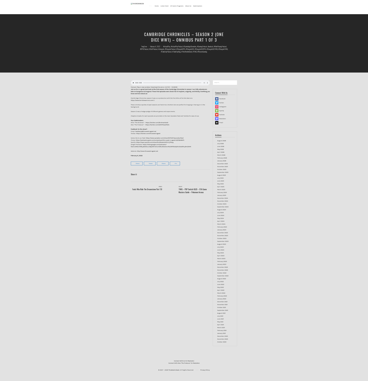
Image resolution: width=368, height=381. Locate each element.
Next (181, 186)
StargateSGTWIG (212, 49)
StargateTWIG (223, 49)
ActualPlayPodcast (177, 46)
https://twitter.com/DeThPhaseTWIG (157, 125)
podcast (211, 46)
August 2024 (221, 210)
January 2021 (221, 333)
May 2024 (220, 218)
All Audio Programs (176, 6)
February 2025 (222, 192)
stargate (161, 49)
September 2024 (222, 207)
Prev (160, 186)
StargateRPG (181, 49)
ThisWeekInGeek (187, 51)
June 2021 (220, 319)
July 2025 (220, 178)
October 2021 (221, 307)
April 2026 (220, 152)
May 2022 (220, 287)
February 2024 (222, 227)
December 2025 (222, 164)
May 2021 (220, 322)
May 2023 (220, 253)
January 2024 (221, 230)
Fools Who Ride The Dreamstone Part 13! (147, 189)
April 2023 (220, 256)
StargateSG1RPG (201, 49)
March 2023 (221, 258)
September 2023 (222, 241)
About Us (188, 6)
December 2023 (222, 233)
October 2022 (221, 273)
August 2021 (221, 313)
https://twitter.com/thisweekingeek (148, 133)
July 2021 (220, 316)
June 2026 (220, 146)
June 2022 (220, 284)
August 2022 (221, 279)
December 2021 (222, 302)
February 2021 (222, 330)
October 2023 (221, 238)
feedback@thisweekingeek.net (145, 131)
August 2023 (221, 244)
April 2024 (220, 221)
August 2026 (221, 141)
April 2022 (220, 290)
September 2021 (222, 310)
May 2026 (220, 149)
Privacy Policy (205, 370)
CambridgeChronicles (190, 46)
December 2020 (222, 336)
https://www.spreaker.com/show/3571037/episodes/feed (165, 138)
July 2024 (220, 212)
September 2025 (222, 172)
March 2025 (221, 189)
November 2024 (222, 201)
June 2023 (220, 250)
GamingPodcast (202, 46)
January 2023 (221, 264)
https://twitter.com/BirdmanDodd (157, 122)
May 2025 (220, 184)
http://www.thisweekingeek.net (147, 151)
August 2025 (221, 175)
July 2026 (220, 143)
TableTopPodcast (167, 51)
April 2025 (220, 187)
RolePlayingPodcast (221, 46)
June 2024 (220, 215)
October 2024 (221, 204)
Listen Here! (164, 6)
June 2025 (220, 181)
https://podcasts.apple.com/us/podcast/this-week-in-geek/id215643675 (160, 140)
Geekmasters (197, 6)
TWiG (195, 51)
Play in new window (143, 87)
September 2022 (222, 276)
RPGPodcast (145, 49)
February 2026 (222, 158)
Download (154, 87)
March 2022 (221, 293)
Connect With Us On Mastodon (184, 361)
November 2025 (222, 166)
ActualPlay (167, 46)
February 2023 (222, 261)
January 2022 (221, 299)
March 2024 (221, 224)
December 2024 (222, 198)
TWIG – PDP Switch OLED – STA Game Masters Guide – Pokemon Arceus (193, 191)
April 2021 (220, 325)
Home (157, 6)
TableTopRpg (177, 51)
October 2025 (221, 169)
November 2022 (222, 270)
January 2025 (221, 195)
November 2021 (222, 304)
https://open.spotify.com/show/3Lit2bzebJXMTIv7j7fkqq (155, 142)
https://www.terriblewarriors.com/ (142, 100)
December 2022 (222, 267)
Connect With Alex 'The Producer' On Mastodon (184, 363)
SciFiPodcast (154, 49)
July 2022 (220, 281)
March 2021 (221, 327)
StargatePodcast (171, 49)
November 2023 (222, 235)
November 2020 (222, 339)
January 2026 (221, 161)
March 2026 (221, 155)
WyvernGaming (202, 51)
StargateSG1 (190, 49)
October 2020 (221, 342)
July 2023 (220, 247)
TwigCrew (144, 46)
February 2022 (222, 296)
